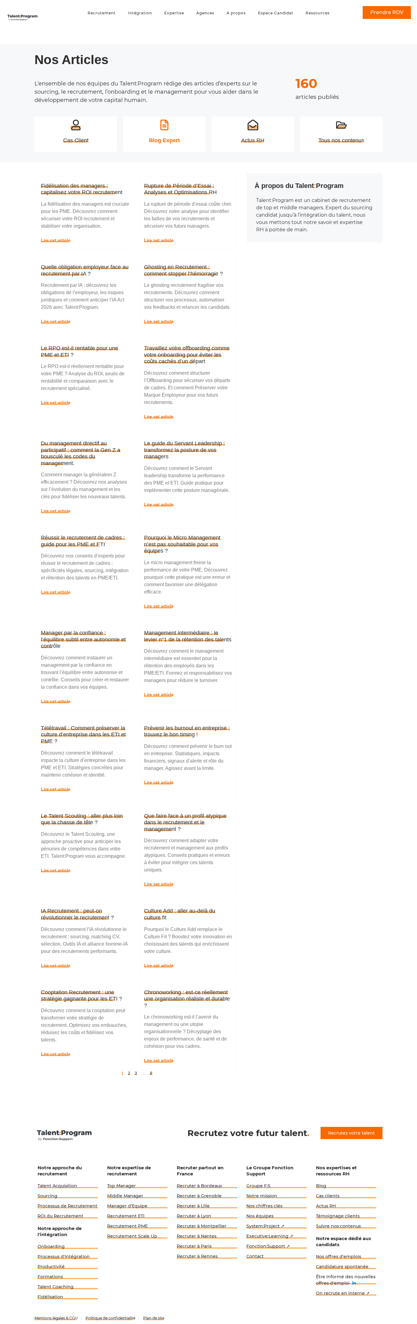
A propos (236, 13)
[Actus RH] (253, 125)
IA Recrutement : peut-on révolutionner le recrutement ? (77, 914)
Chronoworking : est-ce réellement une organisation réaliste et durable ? (187, 998)
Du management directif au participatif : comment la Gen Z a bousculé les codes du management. (80, 453)
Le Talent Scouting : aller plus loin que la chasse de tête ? (82, 819)
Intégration (140, 13)
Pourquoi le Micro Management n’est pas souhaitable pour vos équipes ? (182, 544)
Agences (205, 13)
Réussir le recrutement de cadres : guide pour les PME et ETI (83, 541)
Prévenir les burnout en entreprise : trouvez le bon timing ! (187, 731)
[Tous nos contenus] (341, 125)
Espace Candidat (275, 13)
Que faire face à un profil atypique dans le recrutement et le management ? (185, 822)
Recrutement (102, 13)
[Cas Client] (76, 125)
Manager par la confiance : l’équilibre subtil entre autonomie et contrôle (83, 639)
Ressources (318, 13)
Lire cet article (56, 240)
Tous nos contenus (341, 140)
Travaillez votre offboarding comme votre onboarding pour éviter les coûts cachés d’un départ (187, 354)
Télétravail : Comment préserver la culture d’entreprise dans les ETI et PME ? (83, 734)
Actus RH (252, 140)
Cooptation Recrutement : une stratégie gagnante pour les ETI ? (81, 995)
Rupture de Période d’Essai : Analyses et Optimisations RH (180, 189)
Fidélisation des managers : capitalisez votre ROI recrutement (81, 189)
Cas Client (76, 140)
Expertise (174, 13)
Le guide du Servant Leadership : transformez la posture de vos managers (184, 450)
